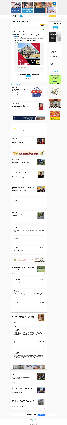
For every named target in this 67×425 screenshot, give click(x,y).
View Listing (16, 42)
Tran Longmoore (14, 146)
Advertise (41, 414)
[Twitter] (17, 36)
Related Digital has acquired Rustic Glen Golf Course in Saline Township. (22, 269)
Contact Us (31, 420)
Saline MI (44, 29)
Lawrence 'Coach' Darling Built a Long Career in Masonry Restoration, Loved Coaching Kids (23, 401)
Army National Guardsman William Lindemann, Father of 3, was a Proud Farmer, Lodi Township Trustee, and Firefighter (23, 174)
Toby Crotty (18, 302)
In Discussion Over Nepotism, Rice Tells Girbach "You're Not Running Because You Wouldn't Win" (23, 317)
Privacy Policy (35, 424)
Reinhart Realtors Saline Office (18, 31)
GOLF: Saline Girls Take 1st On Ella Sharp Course (23, 160)
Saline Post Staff (14, 392)
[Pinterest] (19, 36)
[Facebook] (15, 36)
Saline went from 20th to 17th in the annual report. (19, 190)
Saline (13, 87)
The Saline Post (21, 111)
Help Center (35, 420)
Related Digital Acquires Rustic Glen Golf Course (23, 267)
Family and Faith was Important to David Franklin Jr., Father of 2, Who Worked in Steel (23, 106)
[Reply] (14, 79)
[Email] (21, 36)
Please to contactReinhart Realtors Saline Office (21, 70)
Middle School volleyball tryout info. (17, 390)
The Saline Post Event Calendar (54, 45)
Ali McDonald (18, 279)
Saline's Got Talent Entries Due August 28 (20, 90)
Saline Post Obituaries (15, 111)
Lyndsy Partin (18, 227)
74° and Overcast (34, 15)
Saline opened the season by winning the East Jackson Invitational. (21, 162)
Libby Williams (18, 290)
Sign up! (29, 76)
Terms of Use (31, 424)
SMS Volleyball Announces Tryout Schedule (22, 388)
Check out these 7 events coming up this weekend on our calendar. (21, 143)
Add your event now (55, 71)
